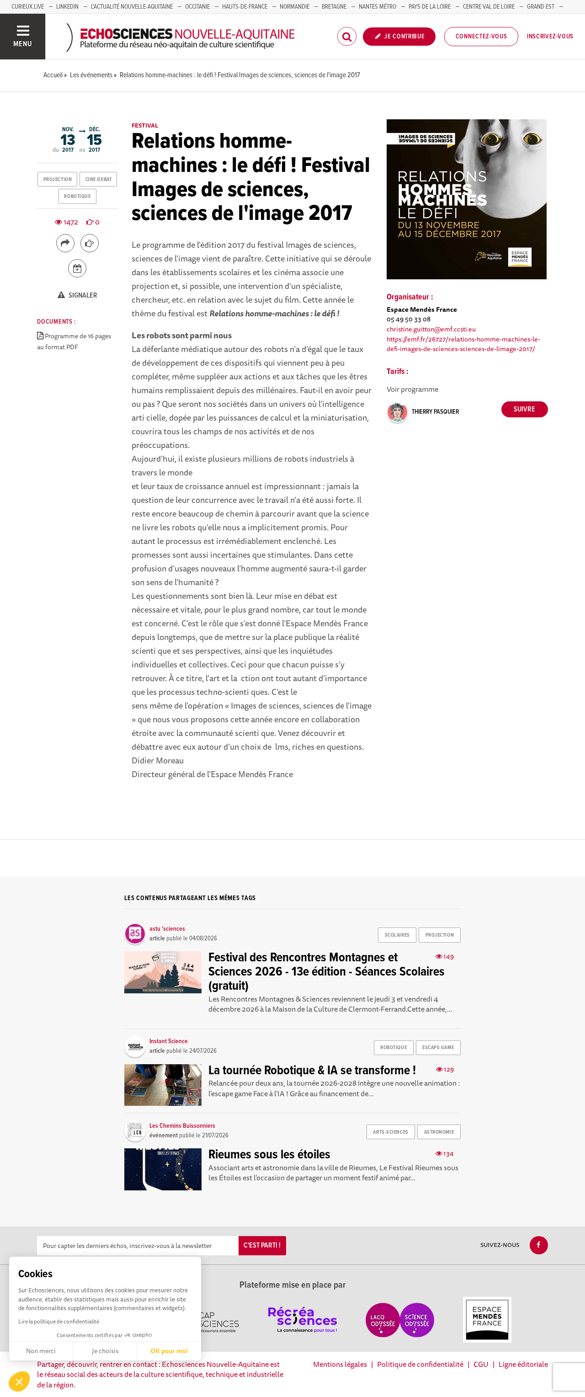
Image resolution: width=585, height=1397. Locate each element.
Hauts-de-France (244, 7)
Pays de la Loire (430, 7)
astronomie (439, 1132)
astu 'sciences (167, 929)
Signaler (82, 295)
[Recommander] (89, 243)
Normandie (294, 7)
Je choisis (105, 1351)
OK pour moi (169, 1351)
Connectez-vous (481, 36)
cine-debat (98, 179)
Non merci (41, 1351)
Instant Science (168, 1041)
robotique (77, 196)
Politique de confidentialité (420, 1364)
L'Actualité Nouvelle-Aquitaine (132, 7)
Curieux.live (27, 7)
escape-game (438, 1048)
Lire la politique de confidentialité (58, 1321)
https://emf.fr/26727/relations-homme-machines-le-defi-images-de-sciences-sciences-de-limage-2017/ (463, 344)
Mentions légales (340, 1364)
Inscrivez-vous (550, 36)
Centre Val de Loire (489, 7)
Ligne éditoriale (523, 1364)
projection (57, 179)
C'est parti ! (262, 1245)
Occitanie (197, 7)
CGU (481, 1364)
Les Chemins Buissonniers (182, 1126)
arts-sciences (390, 1132)
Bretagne (334, 7)
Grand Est (540, 7)
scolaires (397, 935)
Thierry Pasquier (435, 412)
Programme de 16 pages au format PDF (74, 341)
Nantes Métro (377, 7)
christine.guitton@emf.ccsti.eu (431, 329)
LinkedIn (67, 7)
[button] (19, 1381)
